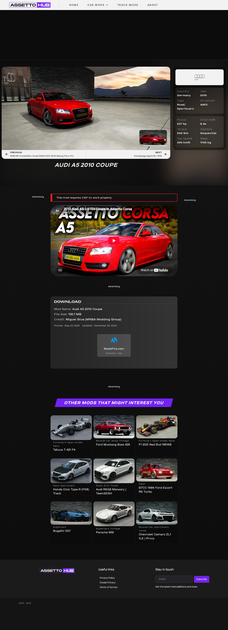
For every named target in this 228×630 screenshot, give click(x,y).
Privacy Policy (107, 577)
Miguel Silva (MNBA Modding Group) (87, 319)
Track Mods (127, 4)
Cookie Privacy (108, 582)
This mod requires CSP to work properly (84, 198)
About (152, 4)
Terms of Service (109, 587)
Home (73, 4)
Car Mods (95, 4)
